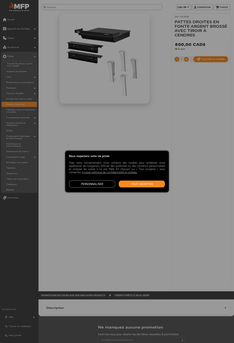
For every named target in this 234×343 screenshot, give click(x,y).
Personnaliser (92, 184)
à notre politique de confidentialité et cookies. (109, 172)
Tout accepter (142, 184)
